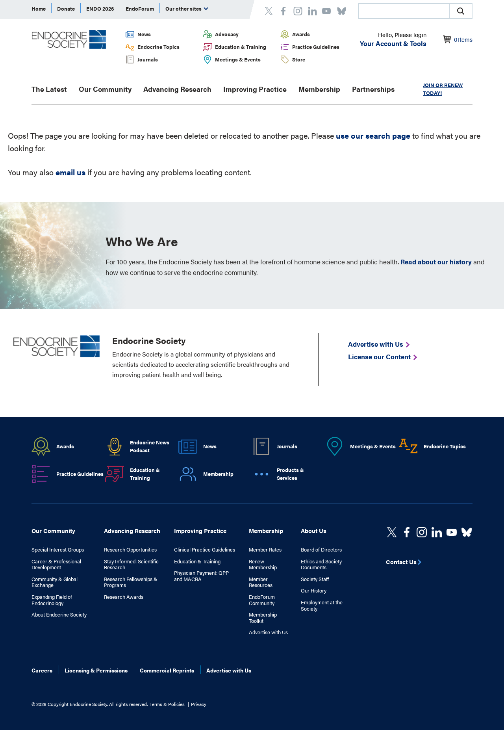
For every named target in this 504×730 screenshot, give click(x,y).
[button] (460, 11)
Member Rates (265, 549)
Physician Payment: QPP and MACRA (201, 576)
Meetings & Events (238, 59)
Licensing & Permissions (96, 670)
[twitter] (392, 532)
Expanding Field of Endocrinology (52, 600)
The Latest (49, 89)
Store (298, 59)
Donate (66, 8)
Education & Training (240, 46)
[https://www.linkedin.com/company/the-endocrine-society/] (437, 532)
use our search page (373, 135)
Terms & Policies (167, 704)
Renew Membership (263, 564)
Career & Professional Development (56, 564)
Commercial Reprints (167, 670)
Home (39, 8)
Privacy (198, 704)
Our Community (105, 89)
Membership (319, 89)
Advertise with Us (268, 632)
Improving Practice (255, 89)
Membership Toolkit (263, 617)
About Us (313, 530)
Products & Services (290, 474)
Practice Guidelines (315, 46)
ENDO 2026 (100, 8)
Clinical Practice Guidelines (204, 549)
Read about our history (436, 261)
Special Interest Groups (58, 549)
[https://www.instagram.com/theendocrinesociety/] (422, 532)
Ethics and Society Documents (321, 564)
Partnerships (373, 89)
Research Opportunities (130, 549)
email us (70, 172)
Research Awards (123, 597)
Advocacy (227, 34)
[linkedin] (452, 532)
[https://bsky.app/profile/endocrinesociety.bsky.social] (466, 532)
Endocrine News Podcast (149, 446)
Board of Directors (321, 549)
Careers (42, 670)
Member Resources (260, 582)
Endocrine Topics (158, 46)
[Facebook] (407, 532)
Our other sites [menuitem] (184, 8)
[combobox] (403, 11)
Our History (313, 590)
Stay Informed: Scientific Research (131, 564)
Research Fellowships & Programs (131, 582)
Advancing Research (177, 89)
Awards (301, 34)
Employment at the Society (322, 605)
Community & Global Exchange (55, 582)
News (144, 34)
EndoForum (140, 8)
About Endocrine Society (59, 614)
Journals (147, 59)
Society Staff (315, 579)
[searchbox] (404, 12)
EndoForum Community (262, 600)
